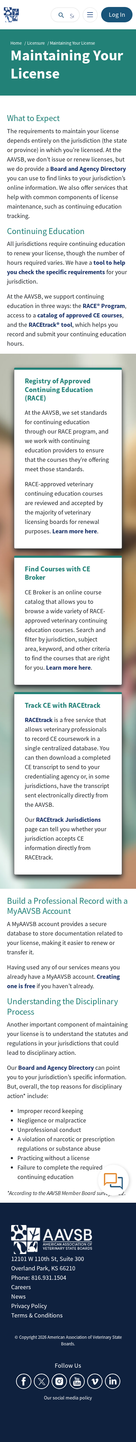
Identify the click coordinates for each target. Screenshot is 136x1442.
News (18, 1296)
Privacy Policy (29, 1306)
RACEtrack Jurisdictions (68, 820)
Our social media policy (68, 1398)
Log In (117, 14)
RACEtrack (39, 720)
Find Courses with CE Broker (57, 573)
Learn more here (74, 531)
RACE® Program (104, 306)
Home (16, 43)
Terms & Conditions (37, 1315)
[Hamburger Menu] (90, 14)
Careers (21, 1287)
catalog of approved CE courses (79, 315)
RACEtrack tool (50, 325)
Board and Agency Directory (56, 1068)
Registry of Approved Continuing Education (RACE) (59, 389)
